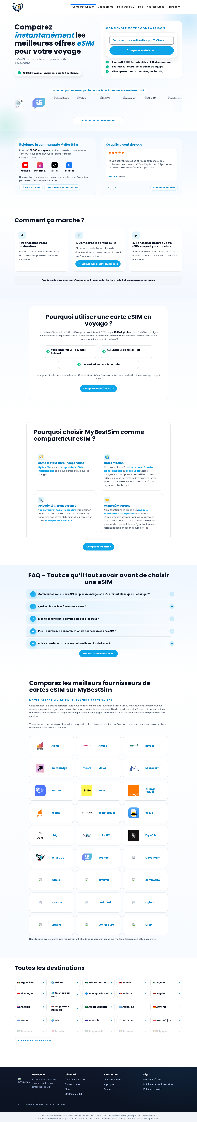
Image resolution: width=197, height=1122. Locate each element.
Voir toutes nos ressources (62, 187)
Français (172, 6)
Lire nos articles (31, 187)
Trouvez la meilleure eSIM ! (99, 653)
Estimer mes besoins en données (100, 263)
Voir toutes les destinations (98, 120)
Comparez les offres (98, 546)
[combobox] (141, 40)
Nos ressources (155, 6)
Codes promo (105, 6)
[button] (41, 249)
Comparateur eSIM (83, 6)
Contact (108, 1089)
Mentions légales (152, 1079)
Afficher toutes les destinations (35, 1040)
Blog (140, 6)
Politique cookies (152, 1089)
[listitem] (25, 167)
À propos (109, 1084)
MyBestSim (38, 1074)
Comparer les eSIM (164, 187)
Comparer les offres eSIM (98, 388)
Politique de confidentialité (158, 1084)
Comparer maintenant (141, 50)
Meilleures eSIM (125, 6)
